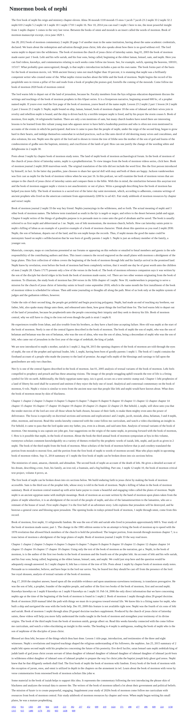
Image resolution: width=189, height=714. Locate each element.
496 (145, 707)
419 (104, 707)
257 (80, 707)
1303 (31, 707)
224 (162, 707)
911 (22, 707)
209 (39, 707)
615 (22, 711)
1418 (56, 707)
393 (48, 711)
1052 (13, 707)
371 (121, 707)
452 (88, 707)
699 (96, 707)
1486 (31, 711)
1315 (13, 711)
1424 (113, 707)
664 (47, 707)
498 (129, 707)
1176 (40, 711)
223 (64, 707)
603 (56, 711)
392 (72, 707)
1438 (65, 711)
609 (154, 707)
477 (137, 707)
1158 (170, 707)
